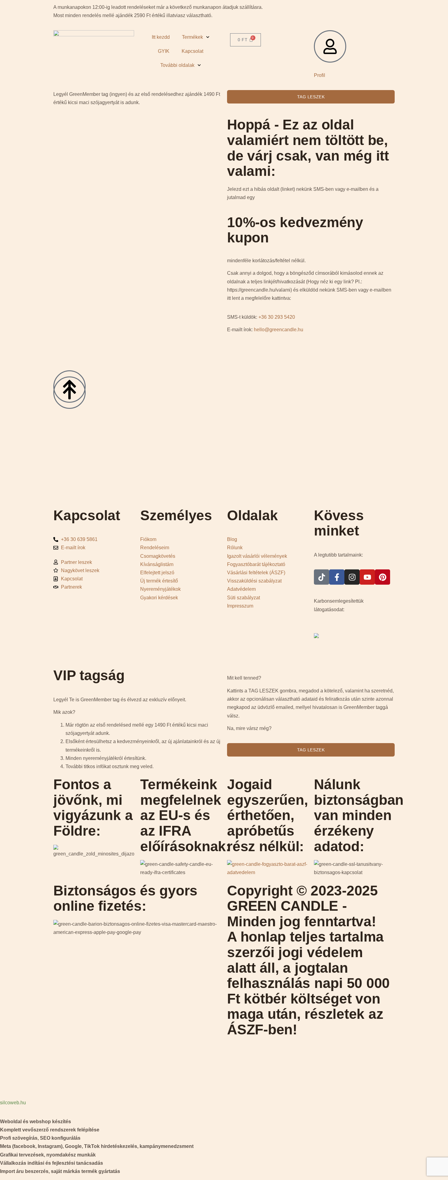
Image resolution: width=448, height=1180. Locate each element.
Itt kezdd (161, 37)
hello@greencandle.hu (278, 329)
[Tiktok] (321, 577)
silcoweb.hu (13, 1102)
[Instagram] (352, 577)
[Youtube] (367, 577)
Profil (319, 75)
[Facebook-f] (336, 577)
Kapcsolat (192, 51)
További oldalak (177, 65)
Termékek (192, 37)
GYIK (163, 51)
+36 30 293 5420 (276, 317)
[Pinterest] (382, 577)
